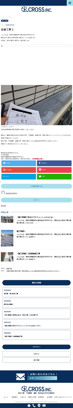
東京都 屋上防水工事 (11, 293)
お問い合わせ (58, 397)
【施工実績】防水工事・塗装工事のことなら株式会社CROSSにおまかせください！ (33, 271)
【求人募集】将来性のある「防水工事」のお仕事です (21, 315)
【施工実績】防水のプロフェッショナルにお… (36, 217)
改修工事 (9, 268)
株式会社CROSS (11, 193)
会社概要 (49, 397)
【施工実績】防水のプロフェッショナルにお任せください (22, 325)
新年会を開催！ (9, 304)
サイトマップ (67, 397)
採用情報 (41, 397)
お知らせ (36, 354)
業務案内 (14, 397)
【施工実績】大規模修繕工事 (28, 254)
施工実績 (3, 205)
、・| (36, 393)
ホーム (6, 397)
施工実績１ (21, 231)
